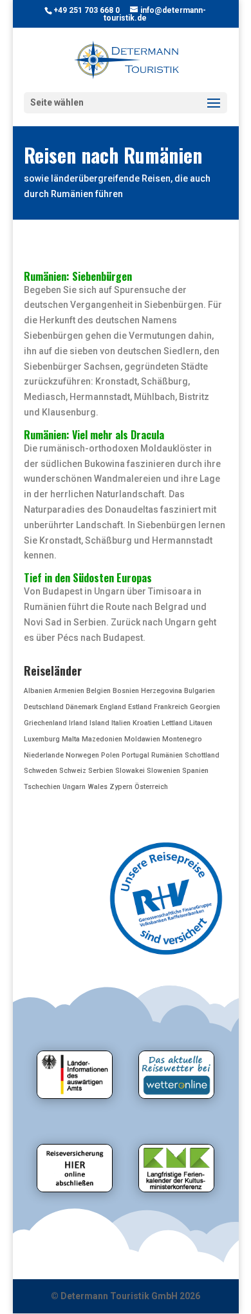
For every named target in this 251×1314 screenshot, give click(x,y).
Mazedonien (102, 739)
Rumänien (167, 755)
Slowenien (163, 770)
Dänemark (82, 707)
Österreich (151, 787)
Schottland (202, 755)
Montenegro (182, 739)
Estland (140, 707)
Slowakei (130, 770)
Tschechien (42, 787)
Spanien (195, 770)
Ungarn (74, 787)
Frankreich (171, 707)
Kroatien (146, 723)
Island (99, 723)
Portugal (135, 755)
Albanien (38, 691)
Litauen (200, 723)
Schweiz (72, 770)
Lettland (174, 723)
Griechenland (45, 723)
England (113, 707)
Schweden (40, 770)
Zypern (121, 787)
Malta (71, 739)
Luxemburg (42, 739)
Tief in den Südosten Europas (88, 578)
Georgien (205, 707)
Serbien (100, 770)
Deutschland (44, 707)
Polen (110, 755)
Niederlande (44, 755)
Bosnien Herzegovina (147, 691)
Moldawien (142, 739)
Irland (78, 723)
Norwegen (82, 755)
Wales (97, 787)
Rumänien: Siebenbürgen (78, 276)
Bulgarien (199, 691)
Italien (121, 723)
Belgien (98, 691)
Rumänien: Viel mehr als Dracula (94, 435)
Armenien (69, 691)
